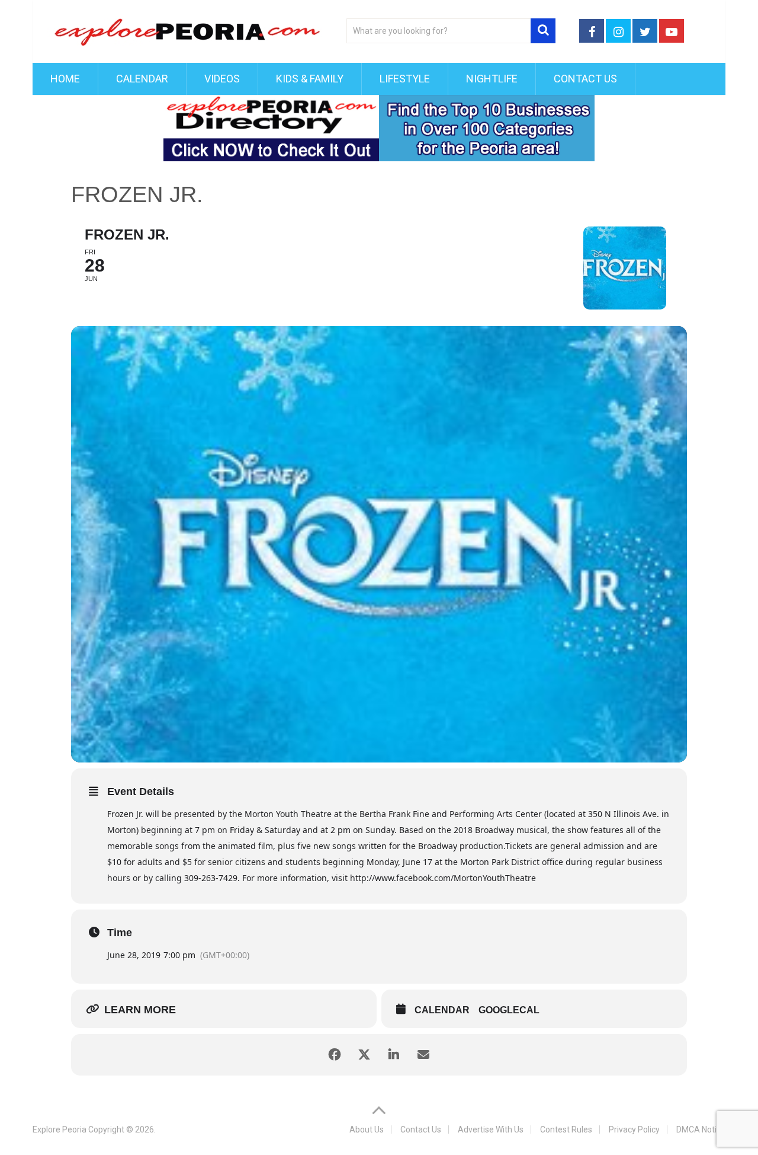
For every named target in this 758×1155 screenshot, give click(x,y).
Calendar (142, 78)
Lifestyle (405, 78)
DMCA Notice (700, 1129)
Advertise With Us (490, 1129)
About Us (366, 1129)
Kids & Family (309, 78)
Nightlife (492, 78)
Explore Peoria (59, 1129)
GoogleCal (508, 1010)
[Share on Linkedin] (394, 1055)
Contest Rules (566, 1129)
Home (65, 78)
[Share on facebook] (334, 1055)
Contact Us (585, 78)
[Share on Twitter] (364, 1055)
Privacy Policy (634, 1129)
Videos (222, 78)
